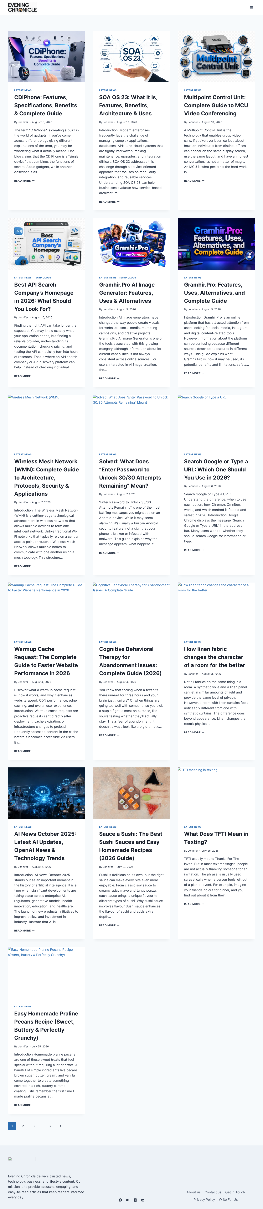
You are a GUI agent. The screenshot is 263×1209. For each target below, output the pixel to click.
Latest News (23, 90)
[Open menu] (251, 8)
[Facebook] (120, 1200)
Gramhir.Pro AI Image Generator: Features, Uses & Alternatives (127, 292)
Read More (24, 180)
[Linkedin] (143, 1200)
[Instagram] (135, 1200)
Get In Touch (235, 1192)
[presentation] (46, 56)
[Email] (127, 1200)
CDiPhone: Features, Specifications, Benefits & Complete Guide (45, 105)
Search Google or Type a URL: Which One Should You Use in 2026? (216, 469)
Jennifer (23, 122)
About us (194, 1192)
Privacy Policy (204, 1199)
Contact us (213, 1192)
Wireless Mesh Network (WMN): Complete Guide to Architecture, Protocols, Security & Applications (46, 477)
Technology (43, 277)
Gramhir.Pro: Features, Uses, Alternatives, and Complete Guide (214, 292)
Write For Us (228, 1199)
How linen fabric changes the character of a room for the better (214, 657)
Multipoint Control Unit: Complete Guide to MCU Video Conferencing (216, 105)
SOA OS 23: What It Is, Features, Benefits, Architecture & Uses (128, 105)
